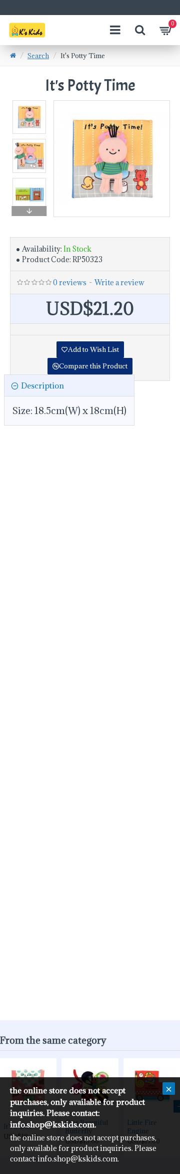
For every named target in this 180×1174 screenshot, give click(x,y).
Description (42, 385)
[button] (29, 103)
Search (38, 55)
